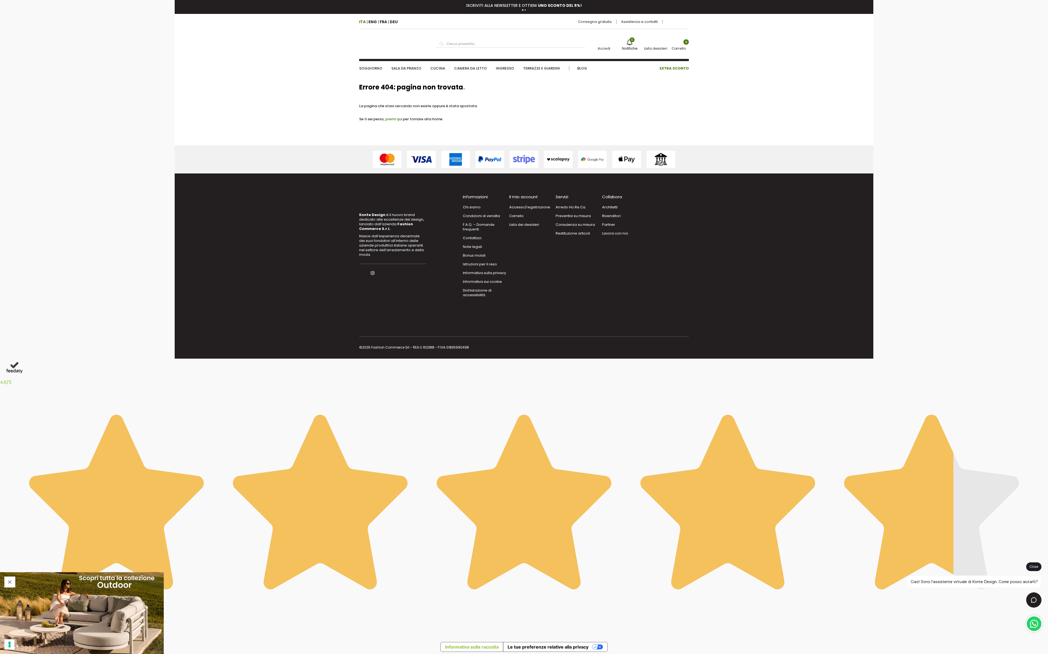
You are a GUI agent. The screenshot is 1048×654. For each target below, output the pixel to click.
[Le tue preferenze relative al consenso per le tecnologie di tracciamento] (9, 644)
